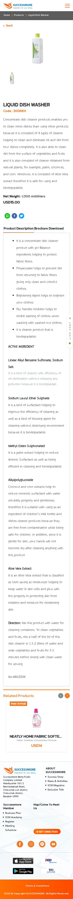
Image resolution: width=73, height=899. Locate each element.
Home (7, 15)
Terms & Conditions (37, 886)
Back (9, 25)
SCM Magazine (56, 785)
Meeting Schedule (10, 828)
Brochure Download (49, 228)
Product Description (18, 228)
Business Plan (13, 813)
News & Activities (58, 781)
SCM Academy (13, 817)
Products (19, 15)
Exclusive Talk (56, 789)
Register (9, 821)
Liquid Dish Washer (38, 15)
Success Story (55, 776)
